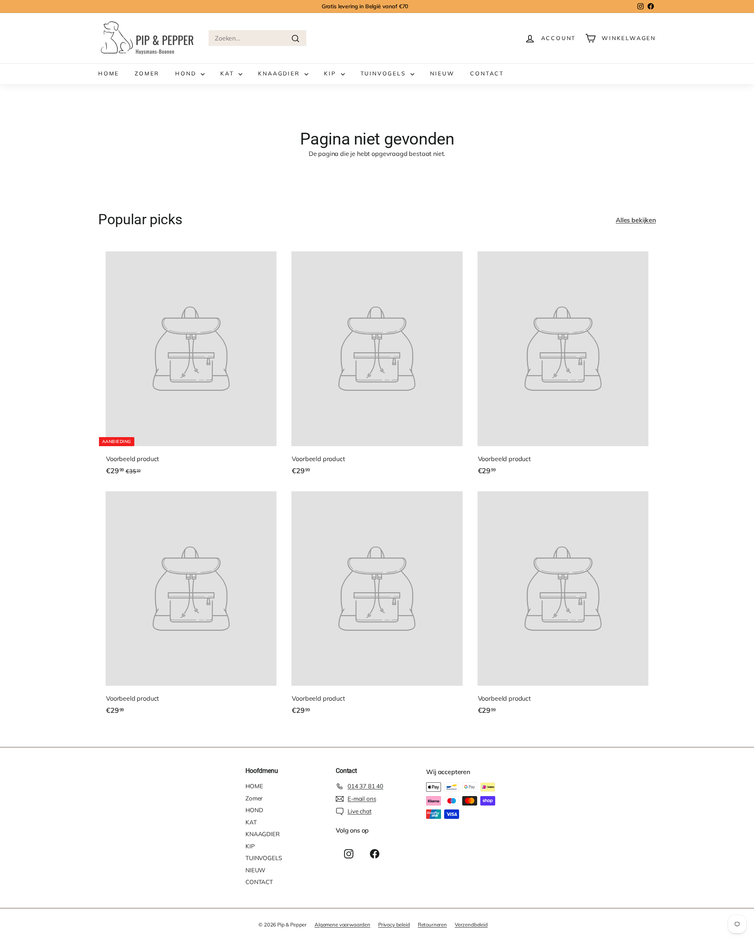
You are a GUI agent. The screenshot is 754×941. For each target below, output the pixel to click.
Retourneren (432, 924)
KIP (331, 73)
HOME (108, 73)
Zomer (147, 73)
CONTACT (487, 73)
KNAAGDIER (280, 73)
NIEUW (442, 73)
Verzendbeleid (471, 924)
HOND (187, 73)
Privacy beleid (394, 924)
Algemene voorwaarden (342, 924)
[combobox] (257, 38)
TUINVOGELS (385, 73)
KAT (228, 73)
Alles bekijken (636, 220)
